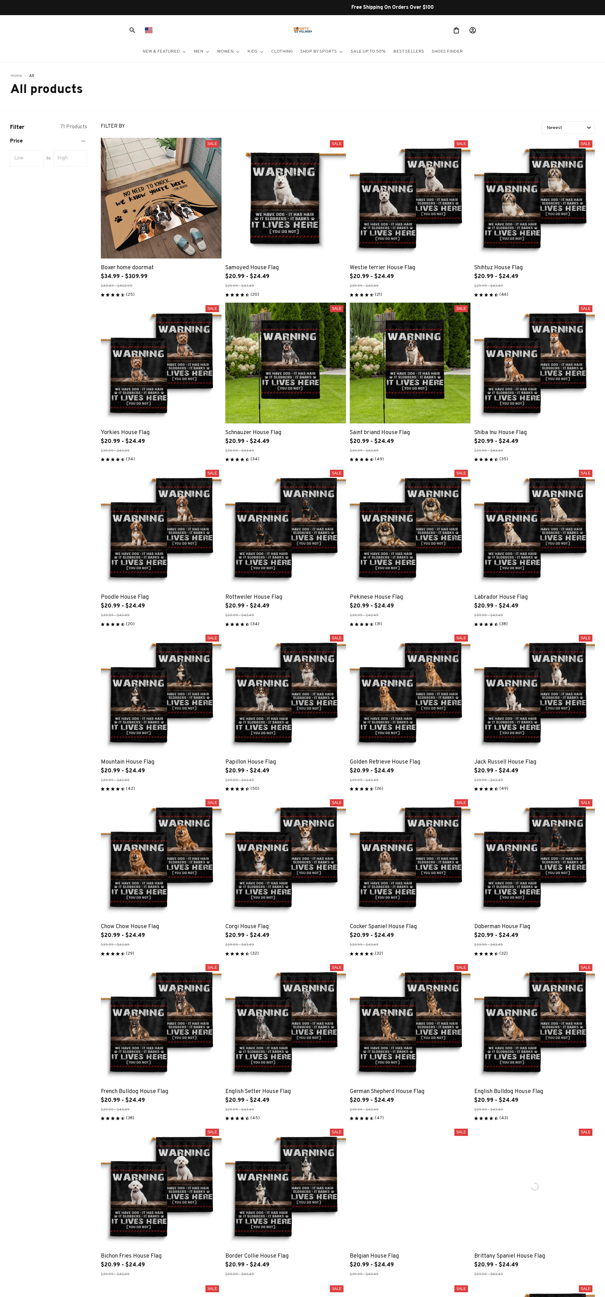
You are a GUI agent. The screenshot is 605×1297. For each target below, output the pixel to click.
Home (16, 76)
